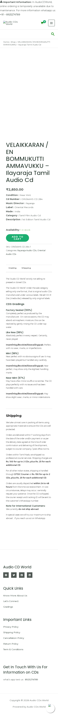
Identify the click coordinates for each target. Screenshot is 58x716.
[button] (53, 34)
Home (6, 42)
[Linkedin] (29, 575)
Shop (13, 42)
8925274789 (31, 679)
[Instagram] (6, 575)
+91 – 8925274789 (10, 14)
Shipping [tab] (26, 268)
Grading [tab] (12, 268)
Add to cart (17, 237)
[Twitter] (14, 575)
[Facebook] (21, 575)
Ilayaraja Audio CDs (26, 250)
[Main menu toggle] (51, 23)
